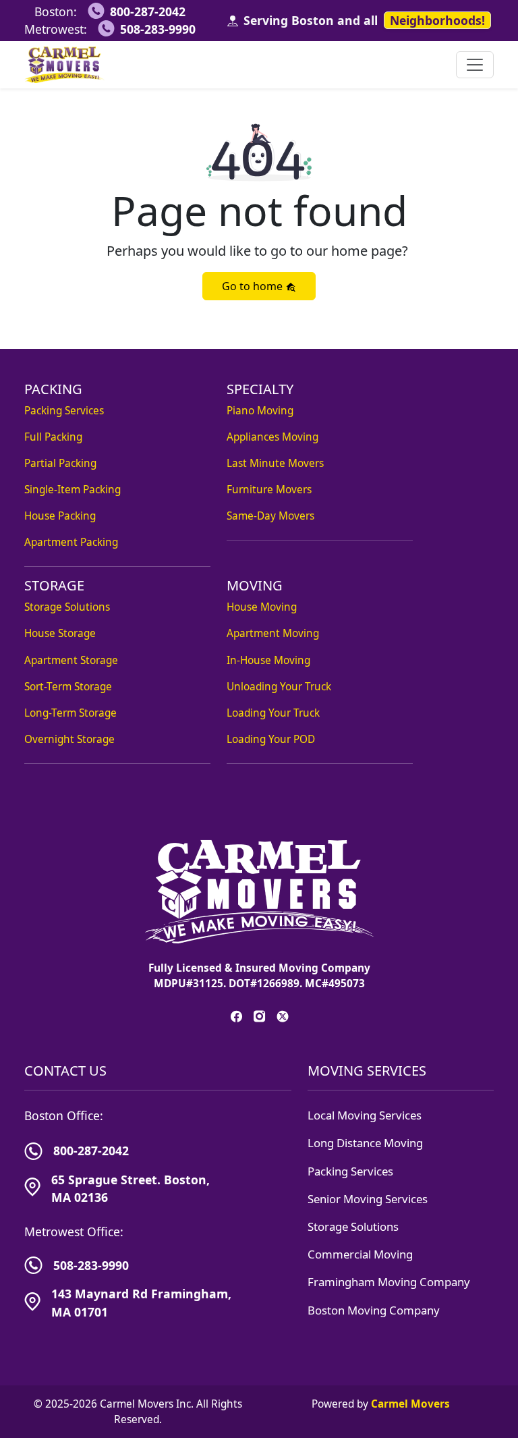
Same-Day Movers (270, 516)
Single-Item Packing (72, 489)
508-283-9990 (158, 29)
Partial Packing (60, 463)
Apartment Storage (71, 660)
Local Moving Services (365, 1115)
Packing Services (64, 411)
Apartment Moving (273, 633)
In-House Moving (268, 660)
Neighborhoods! (437, 20)
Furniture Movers (269, 489)
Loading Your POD (271, 739)
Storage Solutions (67, 607)
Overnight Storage (69, 739)
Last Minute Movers (275, 463)
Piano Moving (260, 411)
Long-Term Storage (70, 713)
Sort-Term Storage (68, 687)
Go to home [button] (253, 286)
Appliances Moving (272, 437)
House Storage (60, 633)
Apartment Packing (71, 542)
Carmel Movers (410, 1404)
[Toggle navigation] (475, 64)
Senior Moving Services (368, 1199)
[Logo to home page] (64, 65)
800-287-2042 (147, 11)
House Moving (262, 607)
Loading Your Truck (273, 713)
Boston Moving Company (374, 1310)
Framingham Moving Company (389, 1282)
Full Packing (53, 437)
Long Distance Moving (365, 1143)
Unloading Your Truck (279, 687)
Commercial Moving (360, 1254)
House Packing (60, 516)
